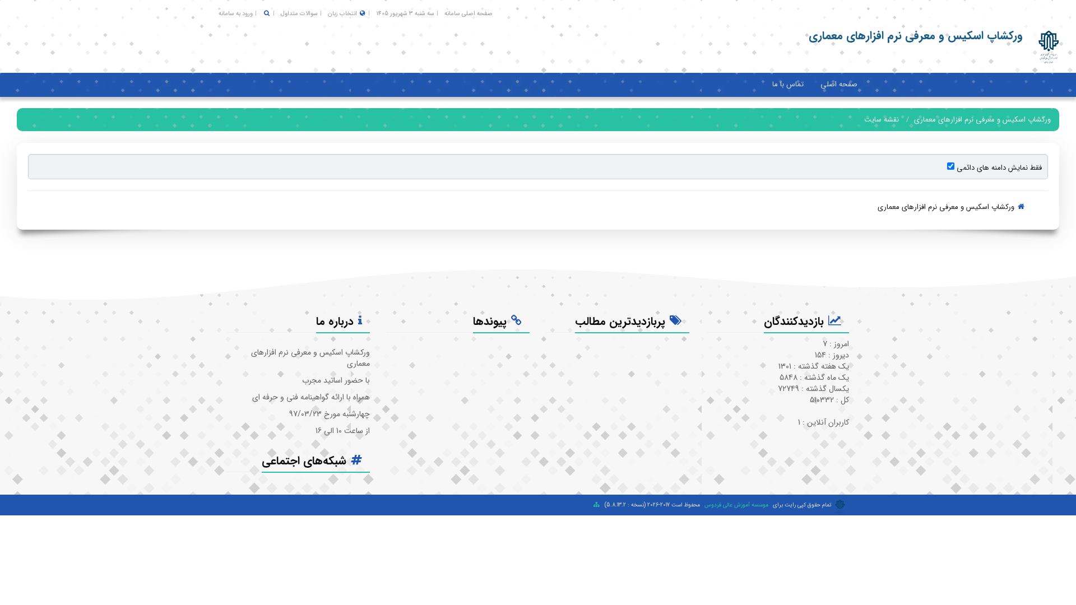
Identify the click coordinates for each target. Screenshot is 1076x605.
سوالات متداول (299, 13)
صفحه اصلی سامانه (468, 13)
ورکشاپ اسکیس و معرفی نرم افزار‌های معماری (982, 119)
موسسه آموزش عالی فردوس (736, 505)
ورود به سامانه (236, 13)
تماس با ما (788, 84)
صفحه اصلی (838, 84)
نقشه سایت (881, 119)
